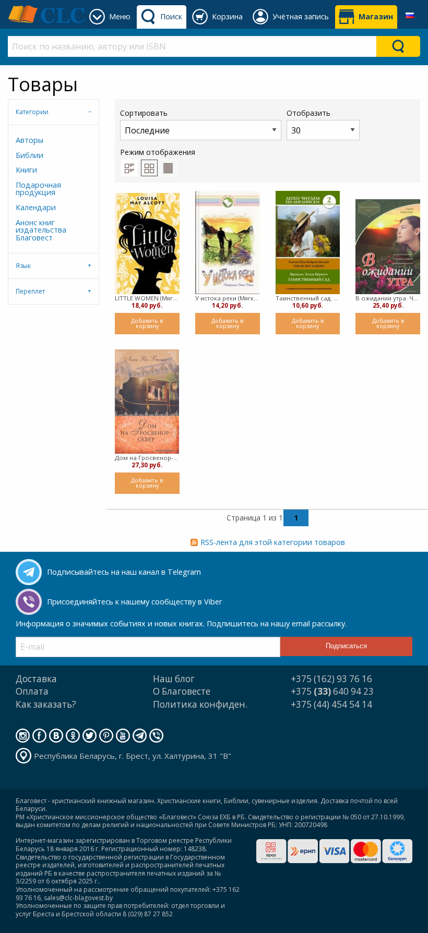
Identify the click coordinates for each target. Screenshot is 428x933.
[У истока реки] (227, 242)
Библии (29, 155)
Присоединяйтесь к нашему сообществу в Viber (134, 602)
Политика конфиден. (200, 704)
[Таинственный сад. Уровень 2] (308, 242)
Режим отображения (157, 152)
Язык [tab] (23, 265)
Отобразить (308, 113)
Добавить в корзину (147, 323)
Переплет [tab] (30, 291)
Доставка (36, 679)
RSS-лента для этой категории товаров (272, 542)
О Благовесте (181, 691)
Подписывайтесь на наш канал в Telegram (124, 572)
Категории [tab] (32, 111)
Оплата (32, 691)
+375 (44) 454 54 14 (331, 704)
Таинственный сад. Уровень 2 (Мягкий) (308, 298)
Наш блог (174, 679)
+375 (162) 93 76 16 (331, 679)
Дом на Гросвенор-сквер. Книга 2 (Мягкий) (147, 458)
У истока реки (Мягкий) (227, 298)
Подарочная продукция (38, 188)
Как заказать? (46, 704)
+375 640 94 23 (332, 691)
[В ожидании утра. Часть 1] (387, 246)
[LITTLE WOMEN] (147, 243)
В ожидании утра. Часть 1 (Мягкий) (387, 298)
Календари (36, 207)
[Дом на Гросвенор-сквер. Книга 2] (147, 401)
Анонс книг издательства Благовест (41, 230)
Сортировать (144, 113)
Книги (26, 170)
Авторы (29, 140)
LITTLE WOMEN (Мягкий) (147, 298)
